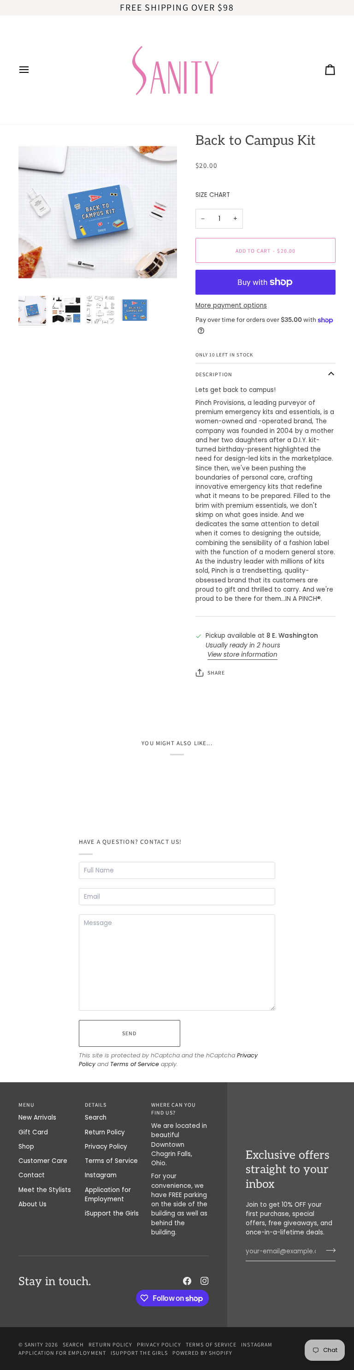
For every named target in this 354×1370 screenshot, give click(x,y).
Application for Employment (108, 1195)
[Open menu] (32, 70)
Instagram (101, 1175)
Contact (31, 1175)
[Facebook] (187, 1281)
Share (216, 672)
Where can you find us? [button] (173, 1108)
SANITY (33, 1344)
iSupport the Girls (112, 1213)
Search (95, 1117)
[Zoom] (97, 212)
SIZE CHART (212, 194)
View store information (242, 654)
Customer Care (42, 1160)
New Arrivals (37, 1117)
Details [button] (95, 1104)
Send (129, 1033)
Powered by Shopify (202, 1352)
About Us (32, 1204)
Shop (26, 1146)
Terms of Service (134, 1064)
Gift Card (33, 1132)
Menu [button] (26, 1104)
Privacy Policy (106, 1146)
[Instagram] (205, 1281)
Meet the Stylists (44, 1190)
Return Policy (105, 1132)
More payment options (231, 305)
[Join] (328, 1250)
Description (213, 374)
